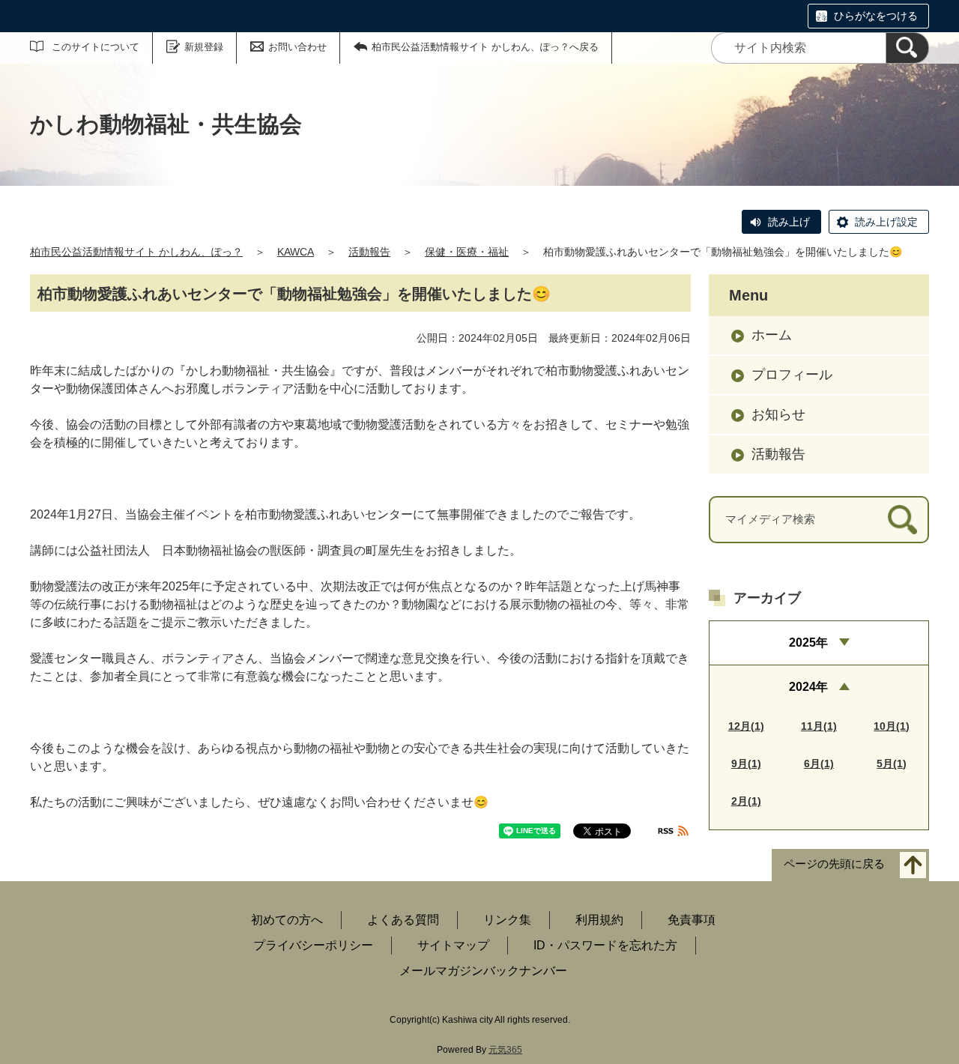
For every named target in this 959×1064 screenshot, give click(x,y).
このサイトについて (95, 46)
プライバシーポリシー (313, 945)
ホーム (771, 334)
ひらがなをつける (876, 16)
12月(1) (746, 726)
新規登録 (203, 46)
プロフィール (791, 374)
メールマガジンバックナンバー (483, 970)
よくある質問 (403, 919)
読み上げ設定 (886, 222)
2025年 (808, 642)
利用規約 (599, 919)
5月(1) (892, 764)
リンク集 (507, 919)
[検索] (907, 48)
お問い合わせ (297, 46)
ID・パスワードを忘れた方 (605, 945)
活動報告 (369, 252)
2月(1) (746, 801)
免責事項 (692, 919)
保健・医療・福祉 (467, 252)
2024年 (808, 686)
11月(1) (819, 726)
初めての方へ (287, 919)
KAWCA (295, 252)
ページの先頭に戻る (834, 864)
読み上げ (789, 222)
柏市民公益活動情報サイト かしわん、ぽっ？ (136, 252)
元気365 (505, 1050)
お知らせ (778, 414)
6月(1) (819, 764)
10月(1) (892, 726)
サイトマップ (453, 945)
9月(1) (746, 764)
